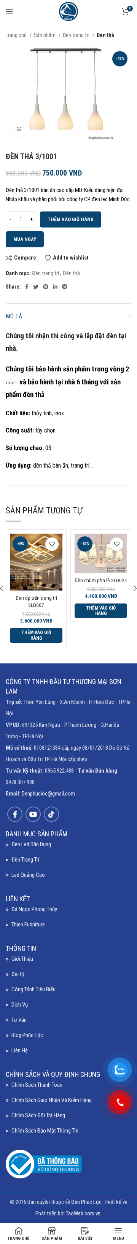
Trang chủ (17, 35)
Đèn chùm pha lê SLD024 (101, 580)
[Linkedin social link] (55, 287)
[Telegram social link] (65, 287)
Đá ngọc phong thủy (34, 909)
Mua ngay (24, 239)
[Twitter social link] (36, 287)
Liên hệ (19, 1050)
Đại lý (17, 974)
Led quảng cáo (28, 874)
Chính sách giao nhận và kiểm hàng (51, 1100)
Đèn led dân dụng (31, 844)
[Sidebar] (9, 382)
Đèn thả (105, 35)
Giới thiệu (22, 958)
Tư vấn (19, 1019)
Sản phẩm (45, 35)
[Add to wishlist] (52, 544)
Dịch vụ (19, 1004)
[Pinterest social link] (46, 287)
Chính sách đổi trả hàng (38, 1115)
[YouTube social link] (33, 814)
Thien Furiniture (28, 924)
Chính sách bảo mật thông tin (44, 1130)
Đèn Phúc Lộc (86, 1202)
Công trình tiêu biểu (33, 989)
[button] (36, 635)
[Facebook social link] (27, 287)
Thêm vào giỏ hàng (71, 219)
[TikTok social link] (51, 814)
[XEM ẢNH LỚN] (19, 128)
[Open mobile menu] (9, 11)
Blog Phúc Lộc (27, 1035)
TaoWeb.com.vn (83, 1213)
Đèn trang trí (77, 35)
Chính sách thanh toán (36, 1084)
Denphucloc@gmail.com (48, 793)
